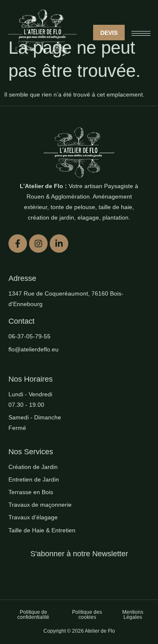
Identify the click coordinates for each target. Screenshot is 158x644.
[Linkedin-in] (59, 243)
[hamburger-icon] (140, 33)
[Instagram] (38, 243)
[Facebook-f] (17, 243)
